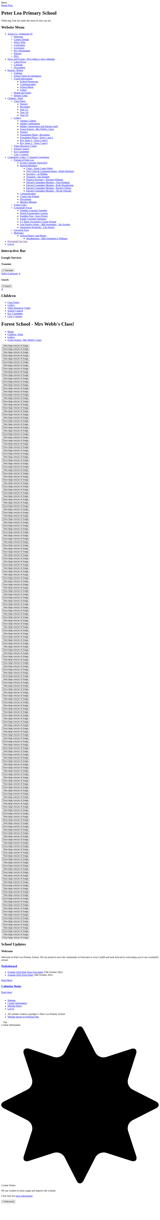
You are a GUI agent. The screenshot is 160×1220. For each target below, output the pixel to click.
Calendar (18, 64)
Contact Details (21, 39)
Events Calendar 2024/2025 (34, 162)
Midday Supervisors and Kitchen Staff (39, 126)
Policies (17, 53)
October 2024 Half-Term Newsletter (25, 972)
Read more (6, 992)
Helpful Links (21, 95)
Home (11, 331)
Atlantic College (28, 120)
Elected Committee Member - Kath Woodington (50, 185)
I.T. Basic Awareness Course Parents (38, 221)
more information (23, 1196)
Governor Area (21, 230)
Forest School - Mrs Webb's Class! (37, 129)
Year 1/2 (24, 109)
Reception (25, 106)
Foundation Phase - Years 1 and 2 (36, 137)
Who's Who (19, 42)
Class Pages (19, 101)
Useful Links (20, 205)
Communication (28, 84)
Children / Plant (15, 98)
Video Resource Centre (25, 146)
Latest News (20, 62)
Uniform (18, 73)
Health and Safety (22, 92)
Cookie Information (17, 1003)
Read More (6, 980)
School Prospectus (29, 81)
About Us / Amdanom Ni (20, 34)
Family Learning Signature (33, 219)
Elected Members (28, 165)
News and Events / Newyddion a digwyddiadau (31, 59)
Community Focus (23, 207)
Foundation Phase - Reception (35, 134)
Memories (19, 233)
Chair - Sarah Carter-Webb (39, 168)
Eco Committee (21, 151)
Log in (11, 244)
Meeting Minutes (28, 202)
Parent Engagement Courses (34, 213)
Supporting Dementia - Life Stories (37, 227)
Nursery (24, 104)
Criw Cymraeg (21, 154)
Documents (25, 199)
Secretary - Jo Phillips (37, 174)
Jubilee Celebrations (30, 123)
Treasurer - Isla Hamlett (37, 177)
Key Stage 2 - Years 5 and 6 (34, 143)
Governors (19, 48)
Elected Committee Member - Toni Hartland (48, 182)
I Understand (8, 1201)
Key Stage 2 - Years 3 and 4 (34, 140)
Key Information (22, 50)
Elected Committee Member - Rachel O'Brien (48, 188)
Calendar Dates (11, 986)
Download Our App (17, 241)
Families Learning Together (33, 210)
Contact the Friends (29, 196)
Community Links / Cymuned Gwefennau (28, 157)
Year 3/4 (24, 112)
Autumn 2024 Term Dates (20, 975)
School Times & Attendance (27, 76)
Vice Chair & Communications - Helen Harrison (50, 171)
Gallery (17, 118)
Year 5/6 (24, 115)
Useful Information (23, 78)
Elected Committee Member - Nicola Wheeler (48, 191)
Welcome (18, 36)
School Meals (26, 87)
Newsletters (19, 67)
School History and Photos (33, 235)
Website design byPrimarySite (23, 1017)
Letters (23, 90)
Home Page (7, 5)
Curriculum (19, 45)
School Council (21, 148)
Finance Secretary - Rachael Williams (44, 179)
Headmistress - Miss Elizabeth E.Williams (46, 238)
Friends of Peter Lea (24, 160)
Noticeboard (9, 966)
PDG (16, 56)
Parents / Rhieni (15, 70)
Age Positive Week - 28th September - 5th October (45, 224)
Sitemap (11, 1000)
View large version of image (15, 345)
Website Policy (15, 1006)
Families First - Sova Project (34, 216)
